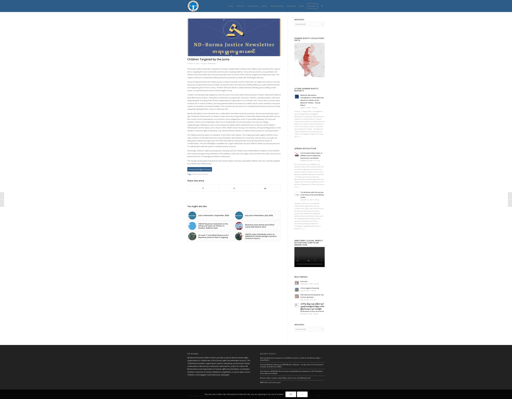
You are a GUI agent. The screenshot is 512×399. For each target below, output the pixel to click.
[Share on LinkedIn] (265, 188)
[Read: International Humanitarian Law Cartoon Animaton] (296, 296)
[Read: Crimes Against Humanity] (296, 289)
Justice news (203, 174)
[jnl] (234, 37)
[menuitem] (231, 6)
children (195, 174)
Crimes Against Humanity (309, 288)
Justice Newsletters (209, 63)
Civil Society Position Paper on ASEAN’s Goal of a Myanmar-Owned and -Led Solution (311, 155)
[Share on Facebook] (203, 188)
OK (290, 394)
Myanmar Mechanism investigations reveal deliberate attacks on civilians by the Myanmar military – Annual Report (312, 100)
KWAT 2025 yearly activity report (270, 382)
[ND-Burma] (193, 6)
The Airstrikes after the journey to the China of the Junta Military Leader (312, 194)
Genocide (303, 281)
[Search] (322, 6)
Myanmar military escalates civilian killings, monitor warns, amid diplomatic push (285, 378)
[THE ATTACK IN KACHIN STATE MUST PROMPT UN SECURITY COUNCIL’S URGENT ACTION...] (2, 199)
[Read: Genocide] (296, 283)
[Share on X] (234, 188)
